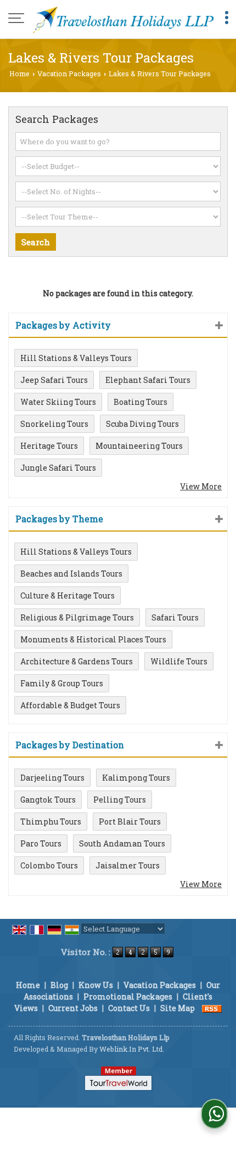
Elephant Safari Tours (147, 380)
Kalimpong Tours (136, 777)
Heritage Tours (49, 446)
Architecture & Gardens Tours (76, 661)
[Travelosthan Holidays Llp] (123, 19)
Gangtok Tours (48, 799)
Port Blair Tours (130, 821)
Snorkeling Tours (54, 424)
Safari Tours (175, 617)
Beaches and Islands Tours (71, 573)
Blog (59, 985)
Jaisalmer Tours (127, 865)
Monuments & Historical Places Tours (93, 639)
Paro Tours (40, 843)
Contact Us (129, 1008)
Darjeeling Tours (52, 777)
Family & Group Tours (61, 683)
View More (201, 486)
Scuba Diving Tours (142, 424)
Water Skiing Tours (58, 402)
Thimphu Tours (50, 821)
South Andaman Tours (122, 843)
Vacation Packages (69, 73)
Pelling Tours (119, 799)
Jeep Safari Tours (54, 380)
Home (19, 73)
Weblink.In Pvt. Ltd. (131, 1049)
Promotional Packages (127, 996)
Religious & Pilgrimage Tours (77, 617)
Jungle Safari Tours (58, 467)
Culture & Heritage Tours (67, 595)
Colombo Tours (49, 865)
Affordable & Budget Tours (70, 705)
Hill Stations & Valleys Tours (76, 358)
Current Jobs (73, 1008)
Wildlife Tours (178, 661)
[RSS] (212, 1008)
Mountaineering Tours (139, 446)
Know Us (95, 985)
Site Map (177, 1008)
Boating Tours (140, 402)
